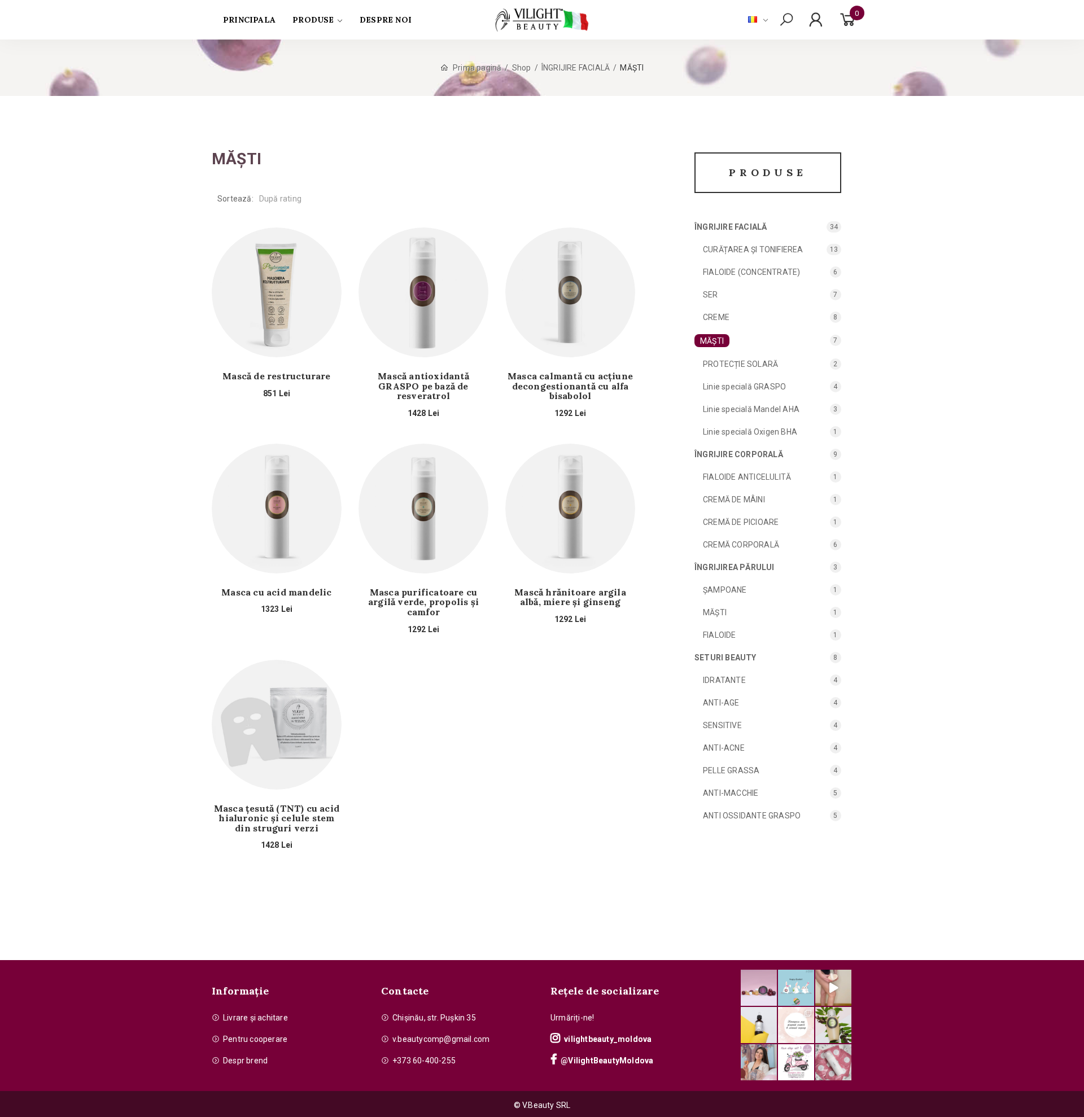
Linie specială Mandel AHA (751, 409)
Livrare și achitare (255, 1017)
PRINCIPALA (249, 20)
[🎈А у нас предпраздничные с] (796, 988)
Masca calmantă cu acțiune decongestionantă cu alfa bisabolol (570, 386)
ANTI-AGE (721, 702)
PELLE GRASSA (731, 770)
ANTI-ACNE (724, 747)
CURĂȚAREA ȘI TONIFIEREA (753, 249)
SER (710, 294)
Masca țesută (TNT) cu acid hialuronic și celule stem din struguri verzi (276, 819)
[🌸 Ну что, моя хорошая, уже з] (796, 1062)
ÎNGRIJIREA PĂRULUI (734, 567)
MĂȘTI (712, 340)
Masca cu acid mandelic (276, 593)
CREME (716, 317)
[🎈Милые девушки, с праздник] (759, 1062)
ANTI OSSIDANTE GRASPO (752, 815)
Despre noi (386, 20)
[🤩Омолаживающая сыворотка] (833, 1062)
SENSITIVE (722, 725)
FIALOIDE (719, 634)
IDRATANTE (724, 680)
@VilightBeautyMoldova (607, 1060)
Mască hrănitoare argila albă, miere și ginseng (570, 597)
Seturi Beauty (725, 657)
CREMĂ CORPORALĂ (741, 544)
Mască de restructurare (276, 376)
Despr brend (245, 1060)
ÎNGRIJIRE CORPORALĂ (738, 454)
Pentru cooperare (255, 1039)
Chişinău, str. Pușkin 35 (434, 1017)
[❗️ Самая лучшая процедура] (796, 1025)
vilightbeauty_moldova (608, 1039)
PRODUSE (313, 20)
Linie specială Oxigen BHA (750, 431)
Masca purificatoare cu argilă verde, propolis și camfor (423, 602)
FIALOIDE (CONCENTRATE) (751, 272)
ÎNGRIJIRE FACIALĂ (575, 67)
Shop (521, 67)
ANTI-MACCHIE (730, 793)
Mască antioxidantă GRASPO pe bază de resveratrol (423, 386)
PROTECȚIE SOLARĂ (740, 364)
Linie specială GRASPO (744, 386)
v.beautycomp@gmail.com (440, 1039)
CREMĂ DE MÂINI (734, 499)
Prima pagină (477, 67)
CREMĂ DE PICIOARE (741, 522)
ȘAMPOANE (725, 589)
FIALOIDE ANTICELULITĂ (747, 476)
